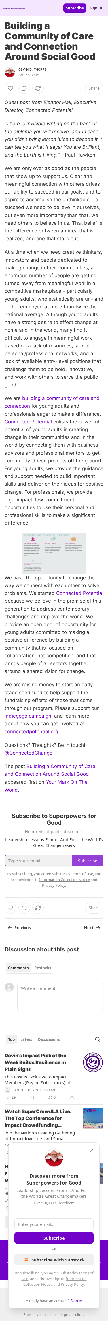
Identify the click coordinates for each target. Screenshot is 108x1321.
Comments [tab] (18, 967)
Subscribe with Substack (58, 1260)
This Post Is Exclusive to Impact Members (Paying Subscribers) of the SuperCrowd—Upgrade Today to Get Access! (38, 1079)
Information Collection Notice (64, 879)
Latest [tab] (26, 1039)
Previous (22, 927)
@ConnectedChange (28, 753)
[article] (54, 1076)
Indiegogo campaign (28, 716)
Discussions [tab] (49, 1039)
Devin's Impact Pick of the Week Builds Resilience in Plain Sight (35, 1062)
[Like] (10, 88)
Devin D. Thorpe (32, 69)
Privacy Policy (72, 1284)
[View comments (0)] (24, 88)
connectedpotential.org (31, 731)
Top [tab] (11, 1039)
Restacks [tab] (42, 967)
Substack (31, 1314)
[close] (91, 1150)
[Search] (97, 1039)
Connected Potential (28, 422)
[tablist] (29, 968)
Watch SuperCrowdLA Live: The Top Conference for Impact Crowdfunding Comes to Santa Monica (38, 1119)
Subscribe (75, 8)
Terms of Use (82, 873)
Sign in (96, 8)
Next (89, 927)
